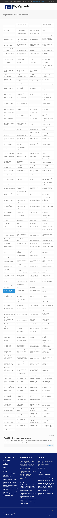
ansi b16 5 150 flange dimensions (8, 98)
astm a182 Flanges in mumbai (21, 171)
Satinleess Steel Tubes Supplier (27, 486)
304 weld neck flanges (9, 35)
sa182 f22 (44, 296)
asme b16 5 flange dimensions (46, 139)
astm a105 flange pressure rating (46, 157)
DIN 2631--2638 (45, 220)
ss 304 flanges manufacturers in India (34, 332)
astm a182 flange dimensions (20, 166)
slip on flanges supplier (9, 323)
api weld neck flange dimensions (21, 124)
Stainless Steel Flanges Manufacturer (28, 489)
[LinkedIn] (53, 1)
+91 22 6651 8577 (41, 470)
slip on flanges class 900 (22, 314)
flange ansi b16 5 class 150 (47, 230)
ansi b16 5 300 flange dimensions (21, 98)
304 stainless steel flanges (46, 30)
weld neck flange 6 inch (35, 378)
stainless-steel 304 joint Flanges (22, 370)
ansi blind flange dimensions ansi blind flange (34, 114)
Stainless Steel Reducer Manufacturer (46, 483)
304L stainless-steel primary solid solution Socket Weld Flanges (47, 40)
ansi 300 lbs (32, 83)
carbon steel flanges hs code (35, 194)
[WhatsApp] (47, 1)
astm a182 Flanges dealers (34, 166)
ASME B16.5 (19, 153)
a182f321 (32, 67)
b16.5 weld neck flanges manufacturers (47, 178)
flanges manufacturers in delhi (9, 251)
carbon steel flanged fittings (8, 194)
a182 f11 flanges (46, 59)
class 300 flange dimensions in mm (8, 216)
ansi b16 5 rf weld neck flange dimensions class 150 (9, 114)
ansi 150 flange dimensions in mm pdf (21, 75)
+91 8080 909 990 (41, 467)
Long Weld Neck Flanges (20, 291)
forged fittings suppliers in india (47, 271)
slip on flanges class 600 (9, 314)
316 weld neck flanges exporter (9, 54)
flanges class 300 (46, 243)
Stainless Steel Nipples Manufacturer (46, 484)
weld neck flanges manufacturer (8, 415)
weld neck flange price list (21, 400)
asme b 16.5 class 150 (21, 135)
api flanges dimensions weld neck (9, 124)
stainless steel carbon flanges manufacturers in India (22, 351)
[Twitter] (51, 1)
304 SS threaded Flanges (35, 30)
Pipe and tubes (6, 461)
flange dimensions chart (9, 235)
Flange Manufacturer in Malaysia (9, 239)
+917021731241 (26, 1)
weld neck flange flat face (34, 396)
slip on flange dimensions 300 (7, 305)
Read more (50, 445)
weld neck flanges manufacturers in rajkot (34, 421)
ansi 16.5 (18, 80)
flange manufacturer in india (47, 235)
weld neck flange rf (46, 401)
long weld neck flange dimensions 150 (8, 291)
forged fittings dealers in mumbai (35, 261)
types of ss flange (46, 375)
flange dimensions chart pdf (22, 235)
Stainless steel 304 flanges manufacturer (34, 346)
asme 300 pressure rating (46, 128)
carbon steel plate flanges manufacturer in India (9, 207)
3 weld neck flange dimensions (46, 25)
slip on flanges (20, 305)
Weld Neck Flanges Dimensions (17, 438)
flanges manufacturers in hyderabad (22, 251)
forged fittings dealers (8, 261)
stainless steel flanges (34, 358)
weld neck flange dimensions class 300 (8, 391)
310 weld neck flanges (21, 50)
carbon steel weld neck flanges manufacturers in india (47, 207)
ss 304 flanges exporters (9, 332)
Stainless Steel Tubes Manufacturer (27, 484)
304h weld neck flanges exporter (9, 40)
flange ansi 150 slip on (47, 226)
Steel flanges (45, 370)
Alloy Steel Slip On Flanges (20, 71)
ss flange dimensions (21, 337)
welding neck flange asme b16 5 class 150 (47, 426)
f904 (5, 226)
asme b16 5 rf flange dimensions (34, 143)
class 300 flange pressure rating (20, 216)
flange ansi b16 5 (33, 231)
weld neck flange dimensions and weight (9, 386)
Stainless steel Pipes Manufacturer (27, 487)
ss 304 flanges (20, 328)
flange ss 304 (7, 243)
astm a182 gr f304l (8, 174)
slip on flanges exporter (22, 320)
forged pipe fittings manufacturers (21, 276)
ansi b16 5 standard (21, 115)
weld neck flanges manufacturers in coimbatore (46, 415)
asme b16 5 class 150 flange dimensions (34, 139)
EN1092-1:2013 (33, 223)
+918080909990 (17, 1)
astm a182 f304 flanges (47, 162)
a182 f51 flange (33, 62)
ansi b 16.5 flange (7, 94)
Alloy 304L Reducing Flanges (8, 71)
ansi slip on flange (21, 120)
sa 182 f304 (19, 296)
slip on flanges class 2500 (21, 309)
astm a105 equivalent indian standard (21, 157)
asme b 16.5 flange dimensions (46, 134)
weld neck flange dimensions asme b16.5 (22, 386)
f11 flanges (44, 223)
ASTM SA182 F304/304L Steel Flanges (22, 178)
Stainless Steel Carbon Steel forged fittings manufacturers (9, 357)
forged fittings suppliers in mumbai (9, 276)
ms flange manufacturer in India (35, 291)
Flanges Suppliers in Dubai (34, 256)
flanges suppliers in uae (47, 257)
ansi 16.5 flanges (7, 83)
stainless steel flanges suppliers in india (34, 364)
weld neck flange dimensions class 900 (34, 391)
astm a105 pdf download (20, 162)
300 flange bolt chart (21, 30)
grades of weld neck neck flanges (34, 280)
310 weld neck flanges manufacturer (34, 49)
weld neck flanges (46, 405)
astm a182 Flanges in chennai (47, 166)
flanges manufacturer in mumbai (47, 247)
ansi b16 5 (44, 94)
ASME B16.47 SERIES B (9, 153)
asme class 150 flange (34, 153)
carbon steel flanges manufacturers (46, 194)
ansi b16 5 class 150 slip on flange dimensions (22, 104)
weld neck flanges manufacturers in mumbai (21, 421)
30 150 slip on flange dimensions (8, 30)
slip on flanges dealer (34, 314)
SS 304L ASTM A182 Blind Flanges (8, 336)
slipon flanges (20, 323)
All (4, 26)
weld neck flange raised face (35, 400)
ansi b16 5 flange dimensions (20, 109)
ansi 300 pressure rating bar (9, 89)
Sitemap (48, 513)
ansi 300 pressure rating (47, 83)
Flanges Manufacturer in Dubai (35, 247)
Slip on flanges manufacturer (33, 320)
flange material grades (34, 240)
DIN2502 (18, 223)
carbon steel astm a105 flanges (47, 183)
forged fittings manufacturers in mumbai (7, 271)
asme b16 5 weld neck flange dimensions (21, 148)
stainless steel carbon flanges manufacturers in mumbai (35, 351)
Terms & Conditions (10, 514)
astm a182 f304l (7, 167)
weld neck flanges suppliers (8, 426)
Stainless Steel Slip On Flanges (47, 364)
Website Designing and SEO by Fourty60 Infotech (35, 513)
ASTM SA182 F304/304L (9, 179)
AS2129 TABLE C (46, 124)
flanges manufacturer (21, 247)
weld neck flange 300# (21, 378)
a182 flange (45, 62)
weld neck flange (7, 378)
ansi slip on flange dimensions (33, 119)
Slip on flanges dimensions (45, 314)
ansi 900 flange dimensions (33, 89)
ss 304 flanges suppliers (47, 332)
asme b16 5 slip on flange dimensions (46, 143)
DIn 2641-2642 (7, 223)
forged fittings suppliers (35, 272)
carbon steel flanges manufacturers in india (8, 201)
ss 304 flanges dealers (34, 328)
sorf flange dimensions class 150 (9, 327)
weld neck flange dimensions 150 (33, 382)
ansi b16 (31, 94)
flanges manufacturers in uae (35, 251)
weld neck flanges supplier (46, 421)
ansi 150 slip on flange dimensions (47, 75)
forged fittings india (8, 266)
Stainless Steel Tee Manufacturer (45, 482)
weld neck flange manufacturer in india (46, 396)
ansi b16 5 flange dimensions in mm (33, 109)
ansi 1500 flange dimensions (7, 80)
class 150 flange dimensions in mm (8, 212)
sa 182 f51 (32, 296)
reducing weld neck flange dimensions (8, 295)
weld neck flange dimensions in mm (46, 391)
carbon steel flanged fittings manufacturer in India (22, 193)
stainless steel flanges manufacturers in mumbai (21, 363)
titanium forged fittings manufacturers (21, 374)
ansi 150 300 (45, 71)
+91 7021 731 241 (41, 468)
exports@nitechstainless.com (44, 474)
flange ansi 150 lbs (34, 226)
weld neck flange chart (47, 378)
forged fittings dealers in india (22, 261)
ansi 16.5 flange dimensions (45, 80)
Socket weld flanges (46, 323)
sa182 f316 (6, 301)
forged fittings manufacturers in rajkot (22, 271)
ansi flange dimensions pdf (47, 115)
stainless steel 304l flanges (8, 352)
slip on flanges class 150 (47, 305)
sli (30, 301)
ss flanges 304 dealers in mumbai (47, 336)
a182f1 (18, 67)
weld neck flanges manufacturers (21, 415)
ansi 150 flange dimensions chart (7, 75)
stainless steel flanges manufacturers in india (9, 364)
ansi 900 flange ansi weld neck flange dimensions (21, 88)
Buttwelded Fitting (7, 460)
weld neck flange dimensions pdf (7, 396)
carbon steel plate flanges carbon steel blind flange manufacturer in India (46, 200)
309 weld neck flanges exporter (21, 45)
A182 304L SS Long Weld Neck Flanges (21, 58)
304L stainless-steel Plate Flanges (34, 40)
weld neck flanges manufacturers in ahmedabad (33, 415)
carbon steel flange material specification (47, 188)
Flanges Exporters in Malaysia (8, 247)
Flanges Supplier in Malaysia (21, 256)
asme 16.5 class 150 (34, 129)
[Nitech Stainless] (17, 6)
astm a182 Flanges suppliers (46, 171)
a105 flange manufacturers (45, 54)
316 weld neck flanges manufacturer (21, 54)
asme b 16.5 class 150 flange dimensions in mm (34, 134)
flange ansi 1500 (7, 231)
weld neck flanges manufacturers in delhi (8, 421)
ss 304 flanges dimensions (45, 327)
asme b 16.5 (6, 135)
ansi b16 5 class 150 (34, 99)
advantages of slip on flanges (47, 66)
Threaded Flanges (8, 375)
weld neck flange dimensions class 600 (21, 391)
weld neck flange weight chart (35, 405)
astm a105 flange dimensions (33, 157)
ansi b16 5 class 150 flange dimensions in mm (8, 104)
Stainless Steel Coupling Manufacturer (46, 489)
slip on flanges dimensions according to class (9, 319)
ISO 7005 (44, 287)
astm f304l (32, 174)
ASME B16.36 (32, 148)
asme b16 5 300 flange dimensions (21, 139)
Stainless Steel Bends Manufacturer (45, 486)
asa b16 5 (19, 129)
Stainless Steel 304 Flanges (46, 341)
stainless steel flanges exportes (47, 358)
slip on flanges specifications (45, 320)
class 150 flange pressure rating (20, 212)
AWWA (31, 179)
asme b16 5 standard (8, 148)
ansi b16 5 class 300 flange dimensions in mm (46, 104)
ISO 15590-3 (32, 287)
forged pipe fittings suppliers (46, 276)
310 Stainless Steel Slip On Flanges (9, 49)
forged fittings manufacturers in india (47, 265)
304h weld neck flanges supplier (22, 40)
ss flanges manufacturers (7, 341)
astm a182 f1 (32, 162)
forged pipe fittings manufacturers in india (34, 276)
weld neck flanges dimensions (46, 409)
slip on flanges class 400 (47, 310)
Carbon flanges (33, 184)
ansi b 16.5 (44, 89)
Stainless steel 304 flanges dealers (8, 346)
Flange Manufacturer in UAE (21, 239)
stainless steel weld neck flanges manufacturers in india (8, 369)
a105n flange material (8, 59)
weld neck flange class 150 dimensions (9, 382)
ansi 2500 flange (20, 83)
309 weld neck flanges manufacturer (34, 45)
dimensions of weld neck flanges (46, 216)
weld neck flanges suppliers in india (21, 426)
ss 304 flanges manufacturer (20, 332)
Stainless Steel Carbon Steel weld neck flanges (22, 358)
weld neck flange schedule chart (7, 405)
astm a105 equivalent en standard (9, 157)
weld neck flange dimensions (20, 382)
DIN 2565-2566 (20, 220)
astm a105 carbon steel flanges (47, 153)
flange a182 (19, 226)
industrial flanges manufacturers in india (47, 280)
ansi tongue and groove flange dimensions (47, 119)
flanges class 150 (33, 243)
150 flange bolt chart (34, 26)
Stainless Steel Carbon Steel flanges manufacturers (47, 351)
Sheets (4, 467)
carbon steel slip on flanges (21, 207)
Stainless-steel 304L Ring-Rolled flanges (34, 370)
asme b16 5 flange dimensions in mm (8, 143)
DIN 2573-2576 (33, 220)
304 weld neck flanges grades (21, 34)
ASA (5, 129)
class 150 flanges (33, 212)
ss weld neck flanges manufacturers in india (21, 341)
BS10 (18, 184)
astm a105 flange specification (7, 162)
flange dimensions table (35, 235)
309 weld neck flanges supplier (47, 45)
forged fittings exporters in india (47, 261)
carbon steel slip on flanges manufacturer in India (35, 207)
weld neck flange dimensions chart (33, 386)
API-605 (31, 124)
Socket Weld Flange (34, 323)
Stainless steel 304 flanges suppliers (46, 346)
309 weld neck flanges (9, 45)
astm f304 (19, 174)
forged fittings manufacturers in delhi (34, 265)
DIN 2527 (6, 220)
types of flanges (33, 375)
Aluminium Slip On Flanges (33, 71)
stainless (31, 342)
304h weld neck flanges (47, 35)
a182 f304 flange (7, 62)
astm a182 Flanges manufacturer (34, 171)
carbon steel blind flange (9, 188)
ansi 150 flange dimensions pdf (33, 75)
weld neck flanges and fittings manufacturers (9, 409)
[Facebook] (49, 1)
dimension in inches (34, 217)
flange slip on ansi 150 (47, 240)
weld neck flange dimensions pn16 (20, 396)
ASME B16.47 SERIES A (47, 148)
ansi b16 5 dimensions (9, 109)
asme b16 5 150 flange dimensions (9, 139)
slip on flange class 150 (47, 301)
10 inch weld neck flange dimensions (22, 25)
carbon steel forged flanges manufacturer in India (35, 201)
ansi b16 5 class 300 (34, 105)
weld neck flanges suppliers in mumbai (34, 426)
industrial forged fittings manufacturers (9, 286)
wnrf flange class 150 (8, 429)
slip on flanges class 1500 (8, 309)
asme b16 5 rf (20, 144)
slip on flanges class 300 (35, 310)
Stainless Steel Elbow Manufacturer (45, 480)
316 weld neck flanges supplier (34, 54)
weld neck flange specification (20, 405)
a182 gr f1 (6, 67)
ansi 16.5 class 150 (34, 80)
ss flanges (32, 337)
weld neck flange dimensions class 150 (47, 386)
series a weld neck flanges (21, 300)
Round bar (5, 466)
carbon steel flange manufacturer (34, 188)
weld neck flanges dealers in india (33, 409)
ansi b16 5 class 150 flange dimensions (46, 98)
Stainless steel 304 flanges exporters (21, 346)
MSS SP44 (44, 291)
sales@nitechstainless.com (38, 1)
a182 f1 (31, 59)
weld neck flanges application (21, 409)
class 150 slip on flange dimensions (47, 212)
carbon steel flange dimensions (21, 188)
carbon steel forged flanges (21, 201)
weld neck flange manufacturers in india (8, 400)
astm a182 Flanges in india (8, 171)
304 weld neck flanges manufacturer (34, 34)
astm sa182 (44, 174)
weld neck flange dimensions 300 (46, 382)
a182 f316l (19, 62)
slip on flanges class (34, 305)
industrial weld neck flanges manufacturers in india (22, 286)
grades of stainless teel (22, 281)
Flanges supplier (46, 252)
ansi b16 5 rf (45, 109)
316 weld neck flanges (47, 50)
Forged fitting (6, 464)
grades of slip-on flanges (7, 280)
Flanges (4, 463)
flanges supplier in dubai (9, 257)
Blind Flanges (7, 184)
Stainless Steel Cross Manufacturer (45, 487)
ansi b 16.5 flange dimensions (20, 93)
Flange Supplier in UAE (21, 243)
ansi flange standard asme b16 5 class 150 (8, 119)
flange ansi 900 (20, 231)
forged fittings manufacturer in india (21, 265)
